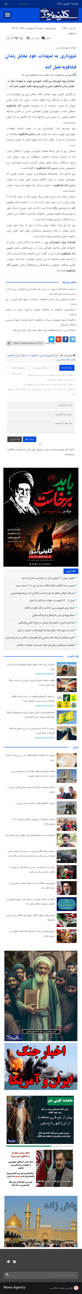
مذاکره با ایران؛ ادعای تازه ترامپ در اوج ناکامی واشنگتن (46, 623)
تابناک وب (54, 1288)
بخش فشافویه (27, 134)
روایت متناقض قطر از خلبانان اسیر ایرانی (36, 803)
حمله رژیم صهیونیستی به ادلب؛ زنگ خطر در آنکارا (49, 608)
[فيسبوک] (65, 339)
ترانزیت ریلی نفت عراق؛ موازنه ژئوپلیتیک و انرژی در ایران (45, 630)
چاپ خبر (35, 38)
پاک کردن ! (14, 439)
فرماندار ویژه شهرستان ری (60, 242)
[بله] (14, 1261)
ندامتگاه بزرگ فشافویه (18, 355)
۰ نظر (48, 38)
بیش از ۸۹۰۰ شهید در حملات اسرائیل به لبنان (51, 600)
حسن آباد (23, 106)
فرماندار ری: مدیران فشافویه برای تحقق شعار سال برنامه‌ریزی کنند (43, 330)
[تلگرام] (72, 339)
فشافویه (71, 33)
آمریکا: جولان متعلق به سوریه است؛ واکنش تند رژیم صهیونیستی (42, 593)
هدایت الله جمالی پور (66, 359)
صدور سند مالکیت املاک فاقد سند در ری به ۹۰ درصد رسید (45, 585)
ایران (75, 747)
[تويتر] (52, 339)
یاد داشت (72, 656)
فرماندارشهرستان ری (49, 355)
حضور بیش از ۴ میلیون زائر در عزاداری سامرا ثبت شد (48, 578)
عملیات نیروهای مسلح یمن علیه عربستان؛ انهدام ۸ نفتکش (45, 645)
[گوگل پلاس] (59, 339)
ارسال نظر (29, 439)
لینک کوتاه (50, 343)
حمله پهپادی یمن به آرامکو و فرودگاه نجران (53, 615)
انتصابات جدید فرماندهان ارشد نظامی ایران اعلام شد (30, 835)
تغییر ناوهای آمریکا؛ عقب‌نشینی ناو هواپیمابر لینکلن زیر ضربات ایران (39, 637)
